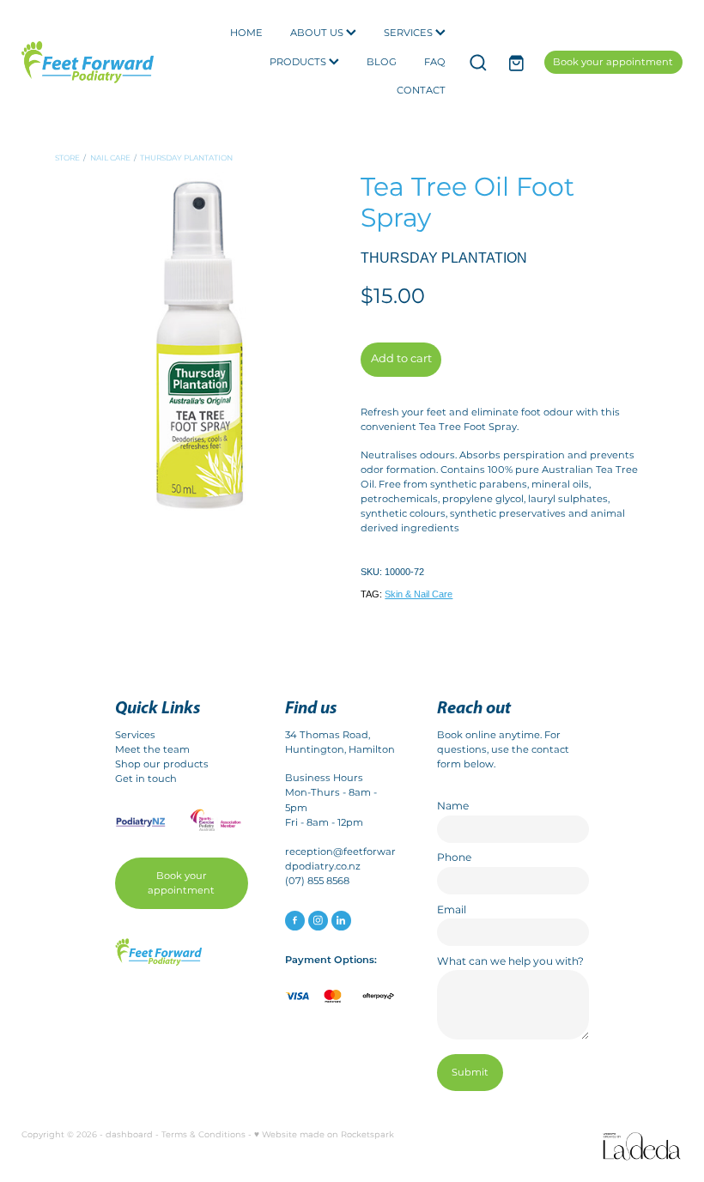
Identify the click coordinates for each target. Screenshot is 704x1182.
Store (67, 158)
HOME (246, 33)
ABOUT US (318, 33)
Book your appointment (613, 62)
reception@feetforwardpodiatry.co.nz (340, 859)
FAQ (435, 62)
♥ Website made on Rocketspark (324, 1135)
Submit (470, 1072)
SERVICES (409, 33)
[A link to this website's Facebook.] (295, 920)
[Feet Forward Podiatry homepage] (87, 61)
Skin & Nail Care (418, 594)
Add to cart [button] (401, 359)
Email (451, 910)
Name (453, 806)
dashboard (129, 1135)
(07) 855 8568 (317, 881)
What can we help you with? (510, 961)
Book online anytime (488, 735)
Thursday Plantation (186, 158)
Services (135, 735)
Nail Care (110, 158)
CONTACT (421, 90)
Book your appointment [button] (181, 883)
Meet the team (152, 750)
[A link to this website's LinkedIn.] (341, 920)
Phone (454, 857)
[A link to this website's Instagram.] (318, 920)
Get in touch (146, 779)
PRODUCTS (299, 62)
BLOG (382, 62)
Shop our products (162, 764)
